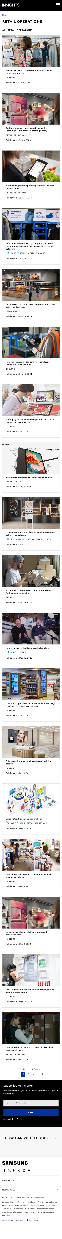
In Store (10, 77)
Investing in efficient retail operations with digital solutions (26, 933)
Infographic (18, 539)
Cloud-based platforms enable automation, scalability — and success (30, 305)
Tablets (10, 369)
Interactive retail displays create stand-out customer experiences (29, 72)
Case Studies (18, 253)
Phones (10, 597)
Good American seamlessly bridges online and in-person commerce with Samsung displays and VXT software (30, 246)
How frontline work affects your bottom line (27, 648)
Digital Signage (36, 253)
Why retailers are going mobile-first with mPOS (29, 477)
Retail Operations (16, 135)
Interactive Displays (39, 539)
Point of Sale (13, 482)
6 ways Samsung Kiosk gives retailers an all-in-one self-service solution (30, 533)
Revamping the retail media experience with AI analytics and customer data (30, 421)
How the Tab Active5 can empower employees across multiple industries (28, 363)
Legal (36, 1220)
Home (4, 15)
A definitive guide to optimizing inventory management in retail (30, 187)
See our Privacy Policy (12, 1119)
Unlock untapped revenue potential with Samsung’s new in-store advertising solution (30, 705)
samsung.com (7, 1220)
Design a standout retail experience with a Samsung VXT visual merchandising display (26, 129)
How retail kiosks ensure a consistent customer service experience (29, 876)
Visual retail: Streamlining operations (24, 819)
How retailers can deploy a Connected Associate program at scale (29, 1049)
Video (14, 652)
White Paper (18, 823)
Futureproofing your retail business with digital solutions (28, 762)
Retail (23, 652)
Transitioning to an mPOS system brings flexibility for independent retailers (29, 592)
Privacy (28, 1220)
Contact (19, 1220)
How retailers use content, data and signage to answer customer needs (30, 991)
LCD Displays (13, 311)
